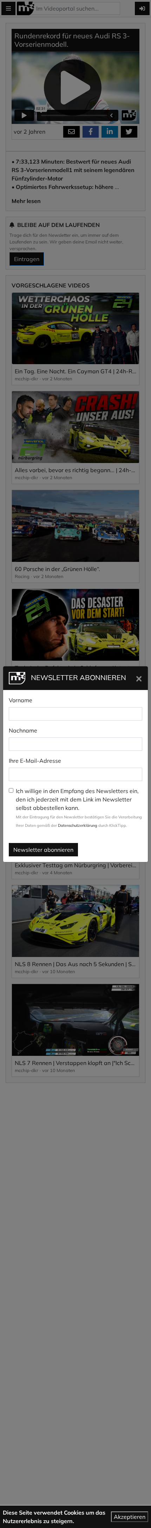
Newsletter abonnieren (43, 849)
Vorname (20, 700)
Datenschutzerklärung (77, 825)
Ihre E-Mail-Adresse (35, 760)
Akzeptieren (129, 1516)
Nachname (23, 730)
